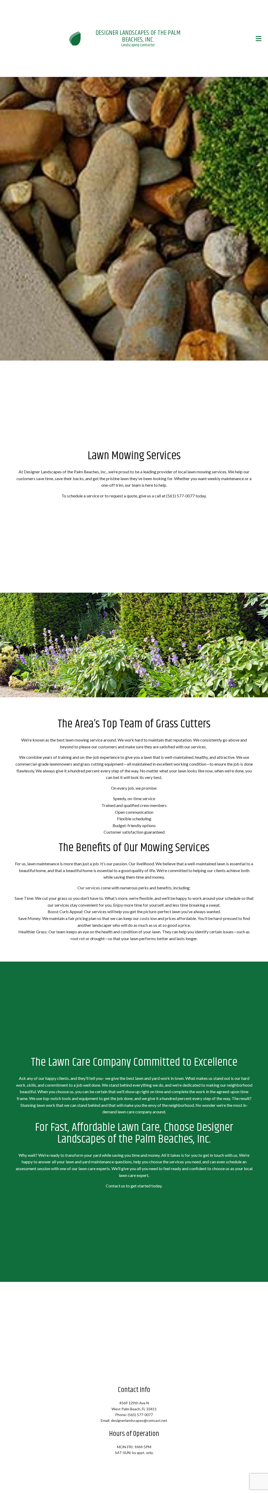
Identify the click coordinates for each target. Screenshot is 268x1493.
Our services (88, 888)
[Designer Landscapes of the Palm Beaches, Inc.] (75, 38)
